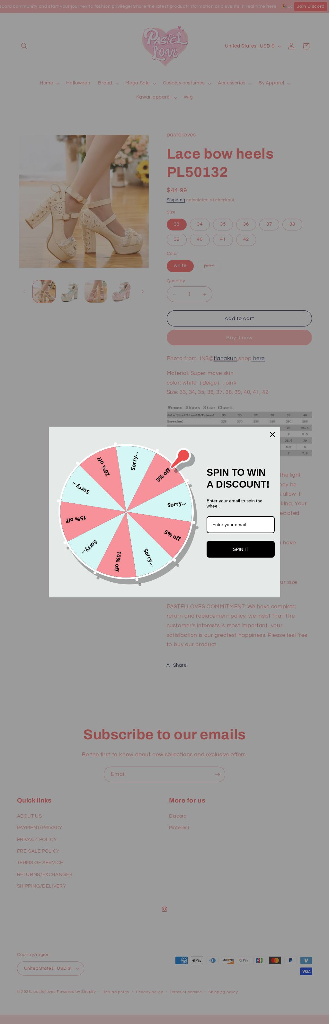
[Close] (272, 434)
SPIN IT (241, 549)
